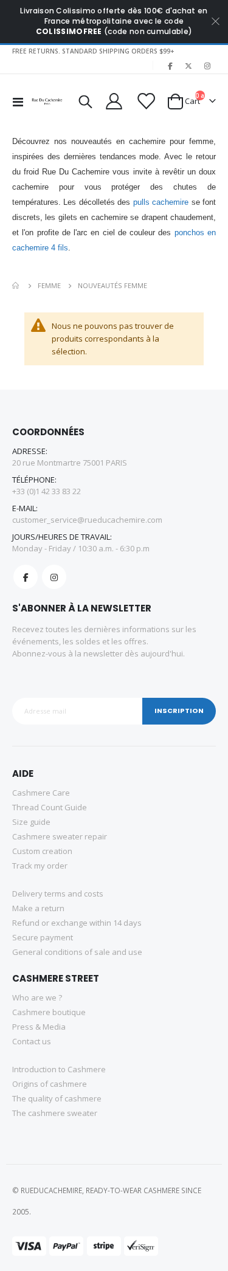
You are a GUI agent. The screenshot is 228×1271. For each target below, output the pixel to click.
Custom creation (42, 851)
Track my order (39, 865)
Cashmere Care (41, 792)
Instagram (54, 577)
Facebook (25, 577)
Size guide (31, 821)
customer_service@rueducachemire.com (87, 519)
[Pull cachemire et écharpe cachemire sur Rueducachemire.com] (47, 101)
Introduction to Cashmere (59, 1069)
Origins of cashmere (49, 1083)
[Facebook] (170, 66)
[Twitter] (188, 66)
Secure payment (42, 937)
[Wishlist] (145, 101)
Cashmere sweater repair (59, 836)
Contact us (31, 1041)
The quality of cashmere (57, 1098)
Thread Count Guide (49, 807)
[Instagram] (207, 66)
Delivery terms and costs (57, 893)
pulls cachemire (160, 202)
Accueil (16, 285)
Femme (49, 285)
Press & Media (39, 1026)
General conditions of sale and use (77, 951)
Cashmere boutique (49, 1012)
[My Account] (114, 101)
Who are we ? (37, 997)
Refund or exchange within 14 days (77, 922)
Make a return (38, 908)
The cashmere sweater (54, 1112)
